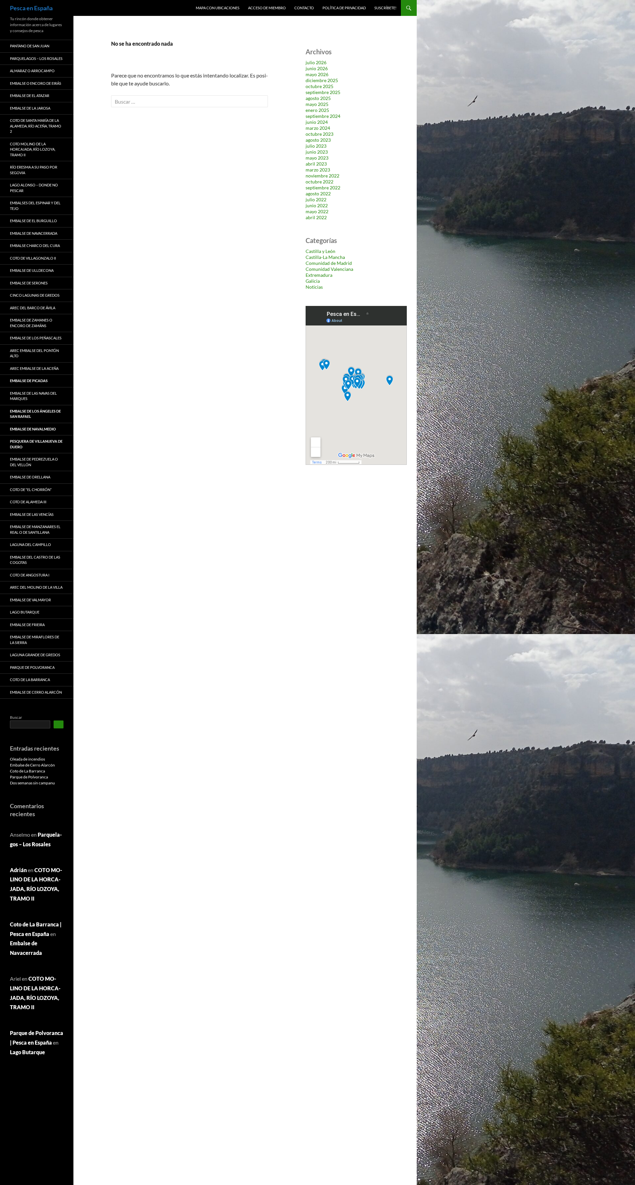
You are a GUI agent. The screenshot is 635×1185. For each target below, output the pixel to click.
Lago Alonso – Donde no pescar (34, 188)
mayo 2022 (317, 211)
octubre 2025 (319, 86)
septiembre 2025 (323, 92)
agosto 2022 (318, 193)
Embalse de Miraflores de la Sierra (34, 640)
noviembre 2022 (322, 175)
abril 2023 (316, 164)
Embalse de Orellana (30, 477)
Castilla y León (320, 251)
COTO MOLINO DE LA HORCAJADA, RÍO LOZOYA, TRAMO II (32, 149)
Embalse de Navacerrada (33, 233)
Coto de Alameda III (28, 502)
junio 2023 (317, 152)
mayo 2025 (317, 104)
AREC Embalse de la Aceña (34, 368)
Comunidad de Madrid (329, 263)
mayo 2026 (317, 74)
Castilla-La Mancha (325, 257)
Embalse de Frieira (27, 624)
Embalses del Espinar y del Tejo (35, 206)
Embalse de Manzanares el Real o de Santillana (35, 529)
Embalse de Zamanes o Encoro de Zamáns (31, 323)
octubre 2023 (319, 134)
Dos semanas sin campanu (32, 782)
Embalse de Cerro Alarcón (36, 692)
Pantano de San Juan (29, 46)
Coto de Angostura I (29, 575)
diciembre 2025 (322, 80)
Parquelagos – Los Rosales (36, 58)
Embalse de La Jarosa (30, 108)
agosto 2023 (318, 140)
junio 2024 (317, 122)
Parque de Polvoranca (32, 667)
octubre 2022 (319, 181)
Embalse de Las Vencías (32, 514)
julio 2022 (316, 199)
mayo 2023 (317, 158)
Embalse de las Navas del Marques (33, 396)
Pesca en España (31, 8)
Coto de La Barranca (30, 679)
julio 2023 (316, 146)
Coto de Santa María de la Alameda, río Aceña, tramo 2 (35, 125)
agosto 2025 (318, 98)
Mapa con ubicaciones (217, 8)
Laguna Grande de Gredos (35, 655)
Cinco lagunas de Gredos (35, 295)
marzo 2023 (318, 170)
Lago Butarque (24, 612)
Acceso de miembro (267, 8)
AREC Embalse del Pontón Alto (34, 353)
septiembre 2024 (323, 116)
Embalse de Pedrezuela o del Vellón (34, 462)
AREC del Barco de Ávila (32, 308)
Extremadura (319, 275)
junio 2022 (317, 205)
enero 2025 (317, 110)
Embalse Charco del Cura (35, 245)
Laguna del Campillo (30, 544)
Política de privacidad (344, 8)
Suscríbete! (385, 8)
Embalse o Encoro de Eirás (35, 83)
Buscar (16, 717)
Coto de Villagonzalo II (33, 258)
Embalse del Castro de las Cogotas (35, 560)
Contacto (304, 8)
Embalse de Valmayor (30, 600)
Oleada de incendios (27, 759)
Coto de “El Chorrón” (31, 489)
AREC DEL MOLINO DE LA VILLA (36, 587)
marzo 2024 (318, 128)
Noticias (314, 287)
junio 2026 (317, 68)
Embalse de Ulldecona (32, 270)
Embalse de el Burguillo (33, 221)
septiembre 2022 (323, 187)
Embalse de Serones (29, 283)
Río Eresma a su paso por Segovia (33, 170)
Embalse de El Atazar (29, 95)
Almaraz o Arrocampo (32, 71)
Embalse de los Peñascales (36, 338)
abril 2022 (316, 217)
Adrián (18, 870)
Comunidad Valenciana (329, 269)
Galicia (313, 281)
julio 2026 (316, 62)
